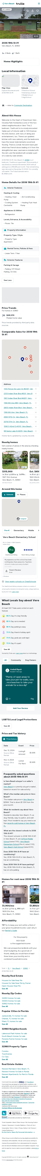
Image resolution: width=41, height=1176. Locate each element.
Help (16, 1128)
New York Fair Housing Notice (10, 1100)
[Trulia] (4, 1113)
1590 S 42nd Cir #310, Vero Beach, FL (19, 426)
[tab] (8, 494)
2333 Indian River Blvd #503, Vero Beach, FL (21, 393)
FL (9, 968)
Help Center (9, 1160)
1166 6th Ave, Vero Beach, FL (16, 412)
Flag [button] (32, 699)
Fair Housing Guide (31, 1122)
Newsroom (11, 1125)
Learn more (15, 592)
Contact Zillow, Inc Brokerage (12, 1108)
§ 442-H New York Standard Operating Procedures (17, 1099)
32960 (27, 160)
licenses (26, 1093)
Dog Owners (30, 660)
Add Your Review (20, 708)
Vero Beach (8, 787)
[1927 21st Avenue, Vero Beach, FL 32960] (15, 460)
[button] (39, 3)
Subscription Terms (7, 1128)
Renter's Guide (11, 930)
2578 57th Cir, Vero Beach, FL (16, 422)
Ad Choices (31, 1128)
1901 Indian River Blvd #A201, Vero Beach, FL (22, 398)
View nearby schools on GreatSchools (20, 581)
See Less (9, 280)
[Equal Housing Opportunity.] (28, 1157)
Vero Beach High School (13, 847)
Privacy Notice (23, 1128)
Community (16, 660)
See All (8, 649)
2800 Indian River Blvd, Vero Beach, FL (19, 408)
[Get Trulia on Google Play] (31, 1113)
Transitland (30, 1082)
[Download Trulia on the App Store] (15, 1113)
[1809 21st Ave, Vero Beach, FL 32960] (15, 894)
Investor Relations (20, 1125)
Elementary (19, 530)
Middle (31, 530)
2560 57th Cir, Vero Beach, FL (16, 417)
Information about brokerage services (16, 1102)
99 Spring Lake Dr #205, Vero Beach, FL (20, 431)
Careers (4, 1125)
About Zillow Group (18, 1122)
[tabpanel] (20, 755)
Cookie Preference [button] (7, 1130)
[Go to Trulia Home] (20, 3)
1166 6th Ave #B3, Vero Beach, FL (17, 403)
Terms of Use (31, 1125)
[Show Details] (36, 389)
